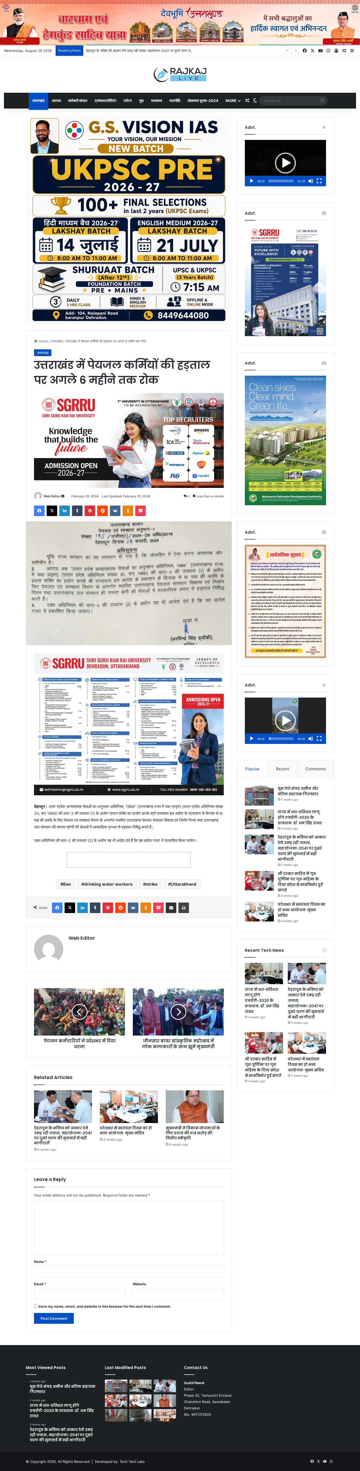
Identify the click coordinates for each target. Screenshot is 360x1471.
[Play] (251, 181)
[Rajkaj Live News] (180, 74)
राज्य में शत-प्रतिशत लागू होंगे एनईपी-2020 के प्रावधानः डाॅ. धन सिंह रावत (300, 817)
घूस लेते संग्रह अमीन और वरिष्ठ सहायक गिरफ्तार (298, 791)
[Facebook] (39, 511)
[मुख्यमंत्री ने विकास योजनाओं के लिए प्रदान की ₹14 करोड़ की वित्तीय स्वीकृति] (195, 1106)
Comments (315, 768)
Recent (282, 768)
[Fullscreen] (319, 181)
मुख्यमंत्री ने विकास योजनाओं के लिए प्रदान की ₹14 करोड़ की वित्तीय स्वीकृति (193, 1133)
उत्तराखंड (38, 100)
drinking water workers (108, 884)
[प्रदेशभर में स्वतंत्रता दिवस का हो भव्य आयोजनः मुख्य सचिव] (129, 1106)
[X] (52, 511)
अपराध (56, 100)
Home (42, 341)
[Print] (183, 908)
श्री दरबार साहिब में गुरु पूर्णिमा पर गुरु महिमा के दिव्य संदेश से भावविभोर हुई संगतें (300, 882)
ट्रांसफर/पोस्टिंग (105, 100)
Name (40, 1261)
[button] (285, 163)
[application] (285, 163)
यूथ (141, 100)
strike (152, 884)
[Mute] (310, 181)
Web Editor (51, 496)
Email (40, 1284)
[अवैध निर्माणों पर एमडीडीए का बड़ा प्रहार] (140, 1415)
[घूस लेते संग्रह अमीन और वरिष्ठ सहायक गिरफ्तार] (259, 796)
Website (139, 1284)
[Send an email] (62, 496)
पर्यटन (128, 100)
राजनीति (174, 100)
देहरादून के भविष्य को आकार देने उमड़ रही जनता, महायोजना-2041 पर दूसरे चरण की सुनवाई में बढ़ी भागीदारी (153, 50)
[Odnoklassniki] (128, 511)
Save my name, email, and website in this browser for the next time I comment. (104, 1306)
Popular (252, 768)
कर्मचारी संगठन (77, 100)
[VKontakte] (115, 511)
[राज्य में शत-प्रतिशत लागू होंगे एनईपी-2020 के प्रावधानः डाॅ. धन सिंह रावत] (259, 819)
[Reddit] (102, 511)
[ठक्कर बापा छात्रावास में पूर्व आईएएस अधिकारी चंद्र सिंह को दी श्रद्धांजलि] (116, 1415)
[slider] (281, 181)
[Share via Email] (171, 908)
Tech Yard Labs (132, 1461)
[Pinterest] (90, 511)
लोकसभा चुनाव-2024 (203, 100)
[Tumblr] (77, 511)
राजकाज (156, 100)
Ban (67, 884)
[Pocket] (140, 511)
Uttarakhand (183, 884)
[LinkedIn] (64, 511)
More (231, 100)
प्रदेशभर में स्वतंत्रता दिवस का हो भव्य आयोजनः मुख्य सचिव (126, 1130)
